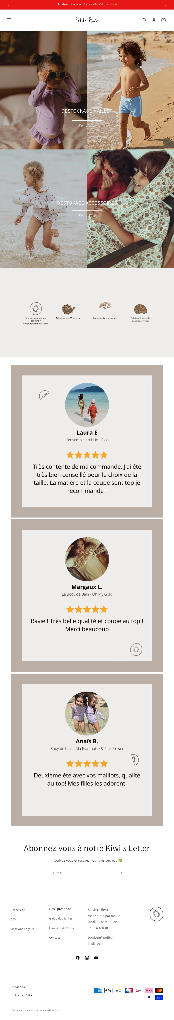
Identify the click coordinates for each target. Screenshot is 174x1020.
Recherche (18, 910)
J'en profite (87, 125)
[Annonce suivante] (165, 4)
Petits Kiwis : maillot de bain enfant (39, 1010)
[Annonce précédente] (8, 4)
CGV (13, 919)
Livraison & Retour (61, 928)
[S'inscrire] (120, 873)
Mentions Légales (23, 929)
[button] (9, 20)
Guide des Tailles (60, 918)
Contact (54, 937)
